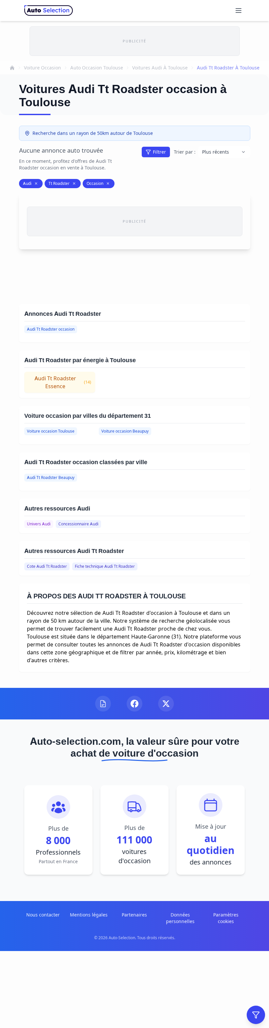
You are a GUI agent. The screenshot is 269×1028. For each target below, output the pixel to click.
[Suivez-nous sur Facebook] (134, 704)
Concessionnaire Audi (78, 523)
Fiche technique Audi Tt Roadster (105, 566)
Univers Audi (39, 523)
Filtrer (159, 152)
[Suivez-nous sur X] (166, 704)
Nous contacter (43, 914)
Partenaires (134, 914)
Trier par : (185, 152)
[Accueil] (12, 67)
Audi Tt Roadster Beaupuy (50, 477)
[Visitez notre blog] (103, 704)
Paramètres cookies (225, 918)
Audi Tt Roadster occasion (50, 329)
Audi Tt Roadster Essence (62, 382)
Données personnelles (180, 918)
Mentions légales (89, 914)
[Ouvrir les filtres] (256, 1015)
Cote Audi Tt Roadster (47, 566)
